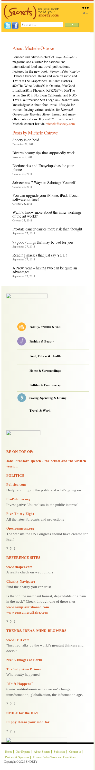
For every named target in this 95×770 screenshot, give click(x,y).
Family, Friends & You (44, 327)
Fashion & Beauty (41, 341)
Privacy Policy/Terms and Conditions (54, 757)
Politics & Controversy (45, 385)
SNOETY (32, 761)
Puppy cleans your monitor (28, 722)
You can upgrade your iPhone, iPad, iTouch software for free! (45, 197)
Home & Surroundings (45, 371)
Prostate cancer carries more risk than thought (47, 228)
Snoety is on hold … (28, 139)
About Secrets (42, 751)
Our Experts (23, 751)
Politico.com (16, 484)
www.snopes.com (19, 567)
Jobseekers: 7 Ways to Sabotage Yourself (43, 182)
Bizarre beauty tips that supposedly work (43, 152)
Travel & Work (39, 411)
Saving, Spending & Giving (47, 398)
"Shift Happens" (19, 684)
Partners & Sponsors (17, 757)
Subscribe (59, 751)
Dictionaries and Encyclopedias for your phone (43, 167)
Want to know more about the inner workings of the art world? (47, 214)
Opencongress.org (20, 528)
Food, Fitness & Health (45, 356)
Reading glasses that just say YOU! (39, 254)
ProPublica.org (18, 499)
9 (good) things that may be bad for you (42, 242)
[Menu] (85, 7)
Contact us (75, 751)
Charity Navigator (21, 581)
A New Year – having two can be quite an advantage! (44, 269)
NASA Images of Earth (24, 660)
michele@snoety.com (60, 123)
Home (8, 751)
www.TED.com (18, 640)
